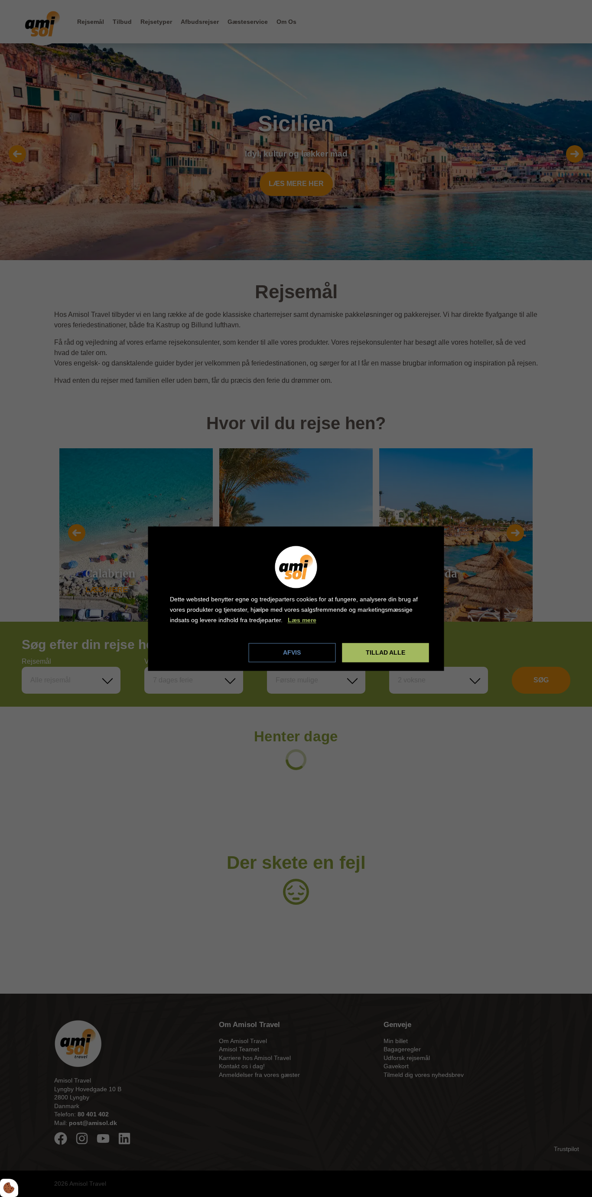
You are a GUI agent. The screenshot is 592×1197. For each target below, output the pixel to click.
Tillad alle (385, 652)
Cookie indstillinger (199, 652)
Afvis (292, 652)
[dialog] (296, 598)
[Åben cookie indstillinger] (9, 1188)
